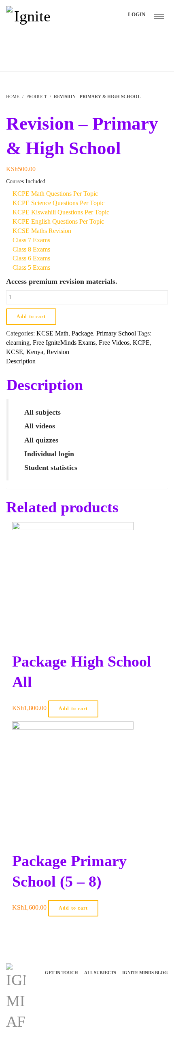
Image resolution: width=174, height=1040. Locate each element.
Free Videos (114, 342)
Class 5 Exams (30, 267)
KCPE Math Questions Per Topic (54, 193)
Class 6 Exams (30, 258)
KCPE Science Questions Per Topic (57, 202)
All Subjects (100, 972)
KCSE (14, 351)
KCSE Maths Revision (41, 230)
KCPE (141, 342)
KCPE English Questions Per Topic (57, 221)
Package (82, 333)
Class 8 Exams (30, 249)
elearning (18, 342)
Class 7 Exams (30, 240)
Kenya (34, 351)
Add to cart (31, 316)
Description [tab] (21, 361)
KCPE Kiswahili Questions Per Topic (60, 212)
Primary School (116, 333)
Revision (58, 351)
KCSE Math (52, 333)
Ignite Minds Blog (145, 972)
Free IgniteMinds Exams (64, 342)
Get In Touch (61, 972)
